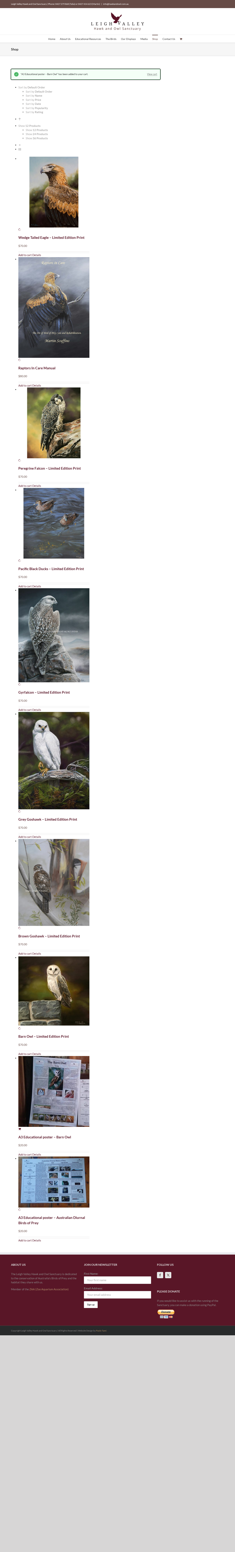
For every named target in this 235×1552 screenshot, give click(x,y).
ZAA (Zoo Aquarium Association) (49, 1289)
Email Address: (93, 1288)
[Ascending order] (19, 119)
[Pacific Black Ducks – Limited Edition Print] (53, 525)
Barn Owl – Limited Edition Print (43, 1036)
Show (37, 130)
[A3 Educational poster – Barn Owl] (53, 1093)
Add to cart (25, 255)
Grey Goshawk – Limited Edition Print (47, 819)
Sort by (39, 91)
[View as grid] (19, 145)
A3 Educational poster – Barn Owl (44, 1137)
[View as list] (19, 149)
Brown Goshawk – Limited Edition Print (49, 936)
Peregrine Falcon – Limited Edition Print (49, 468)
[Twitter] (168, 1275)
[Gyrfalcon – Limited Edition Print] (53, 637)
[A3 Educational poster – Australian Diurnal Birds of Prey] (53, 1184)
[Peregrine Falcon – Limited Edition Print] (53, 424)
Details (36, 255)
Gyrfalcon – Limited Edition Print (44, 692)
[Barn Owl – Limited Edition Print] (53, 993)
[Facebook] (160, 1275)
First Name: (91, 1273)
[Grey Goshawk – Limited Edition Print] (53, 762)
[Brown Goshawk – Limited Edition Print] (53, 884)
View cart (152, 74)
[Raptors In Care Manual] (53, 309)
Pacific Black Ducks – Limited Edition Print (51, 569)
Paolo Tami (101, 1330)
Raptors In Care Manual (36, 368)
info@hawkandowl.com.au (116, 4)
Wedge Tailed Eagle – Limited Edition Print (51, 237)
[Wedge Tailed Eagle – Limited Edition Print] (53, 194)
